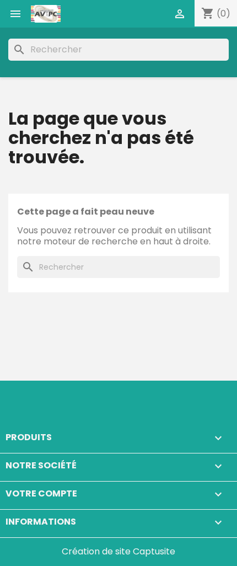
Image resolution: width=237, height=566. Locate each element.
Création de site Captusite (118, 551)
